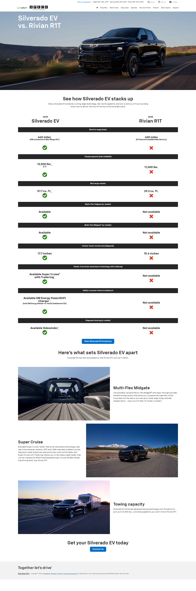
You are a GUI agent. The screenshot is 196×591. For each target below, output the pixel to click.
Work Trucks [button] (114, 8)
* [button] (51, 137)
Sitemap (54, 573)
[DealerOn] (24, 573)
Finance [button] (156, 8)
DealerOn (47, 573)
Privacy (60, 573)
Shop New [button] (103, 8)
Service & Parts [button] (145, 8)
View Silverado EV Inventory (98, 341)
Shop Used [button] (125, 8)
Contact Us (98, 549)
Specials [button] (134, 8)
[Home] (97, 7)
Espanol (176, 8)
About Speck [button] (165, 8)
